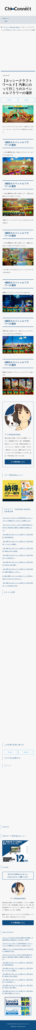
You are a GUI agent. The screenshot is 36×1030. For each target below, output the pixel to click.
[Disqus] (18, 791)
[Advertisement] (18, 52)
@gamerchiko (14, 434)
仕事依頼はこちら (19, 462)
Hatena (26, 100)
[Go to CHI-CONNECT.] (1, 27)
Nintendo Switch (22, 509)
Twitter (9, 100)
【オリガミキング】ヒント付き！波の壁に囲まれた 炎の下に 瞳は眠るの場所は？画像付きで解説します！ (18, 527)
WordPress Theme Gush (18, 1026)
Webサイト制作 (6, 20)
